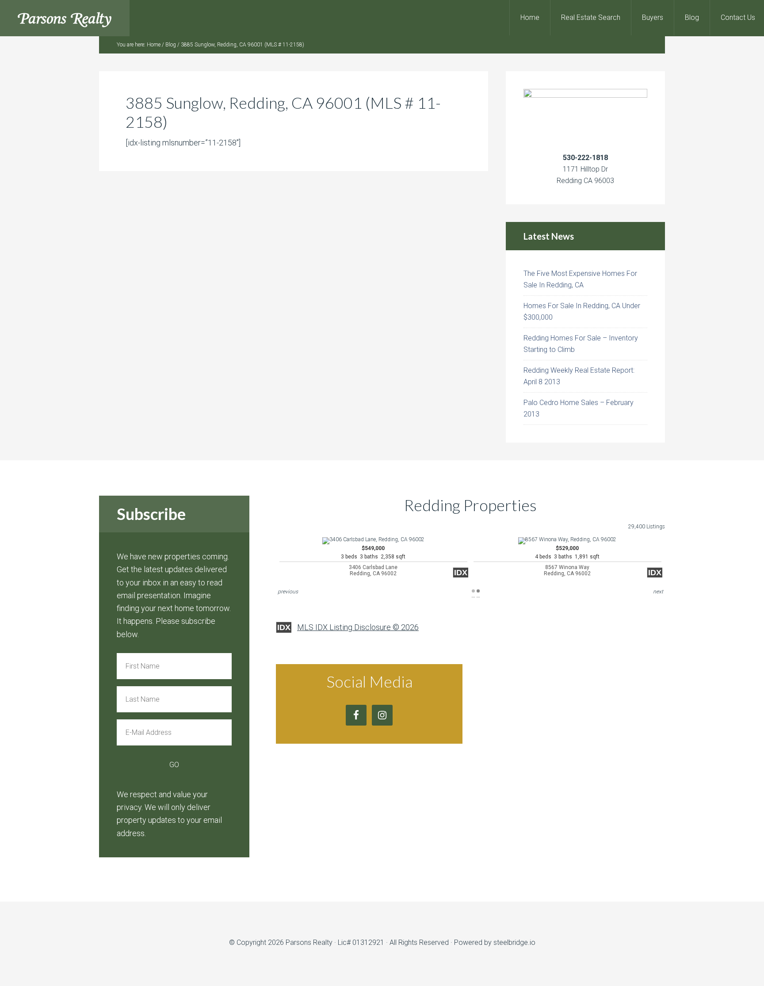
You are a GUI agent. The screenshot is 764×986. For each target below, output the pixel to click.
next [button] (658, 592)
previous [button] (288, 592)
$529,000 (567, 561)
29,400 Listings (646, 527)
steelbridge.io (514, 942)
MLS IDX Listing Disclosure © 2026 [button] (358, 627)
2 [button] (478, 590)
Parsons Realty (65, 18)
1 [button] (473, 590)
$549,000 (373, 561)
